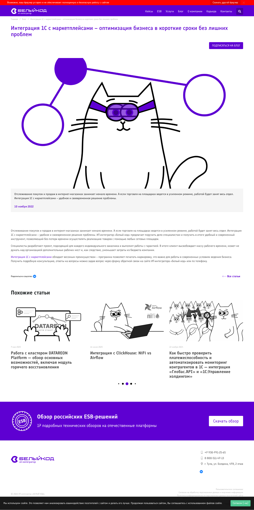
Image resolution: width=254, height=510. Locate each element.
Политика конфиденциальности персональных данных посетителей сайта (210, 495)
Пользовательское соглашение (229, 489)
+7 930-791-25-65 (215, 452)
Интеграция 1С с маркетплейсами (31, 257)
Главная (14, 19)
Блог (181, 11)
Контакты (226, 11)
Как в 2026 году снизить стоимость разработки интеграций (202, 355)
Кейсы (149, 11)
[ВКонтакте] (34, 276)
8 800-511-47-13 (214, 458)
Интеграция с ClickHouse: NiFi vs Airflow (41, 355)
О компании (195, 11)
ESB (159, 11)
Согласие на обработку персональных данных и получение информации (211, 492)
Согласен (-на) (240, 503)
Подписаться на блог (226, 45)
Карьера (211, 11)
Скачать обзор (226, 420)
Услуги (170, 11)
